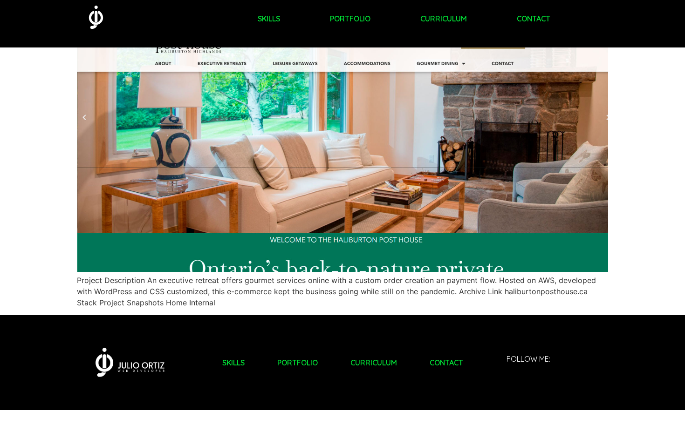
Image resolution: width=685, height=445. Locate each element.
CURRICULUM (443, 18)
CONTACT (533, 18)
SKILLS (269, 18)
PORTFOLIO (350, 18)
